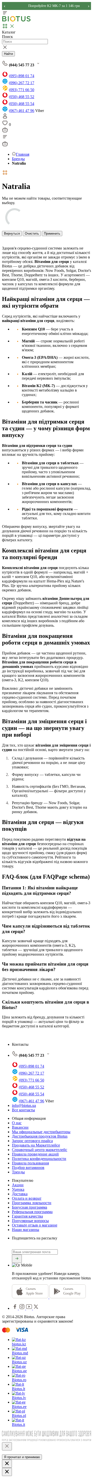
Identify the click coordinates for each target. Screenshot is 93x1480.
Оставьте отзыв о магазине (34, 1225)
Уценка (18, 1189)
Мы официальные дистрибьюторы (41, 1132)
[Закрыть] (7, 1446)
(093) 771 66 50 (21, 90)
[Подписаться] (17, 1259)
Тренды (18, 1172)
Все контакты (23, 1110)
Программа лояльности (31, 1203)
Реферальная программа (32, 1212)
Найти (8, 54)
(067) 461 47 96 (21, 110)
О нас (17, 1123)
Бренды (18, 159)
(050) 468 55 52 (21, 97)
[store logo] (16, 20)
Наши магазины (25, 1229)
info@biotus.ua (24, 1105)
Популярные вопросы (30, 1221)
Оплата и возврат (26, 1198)
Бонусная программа (29, 1207)
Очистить (32, 233)
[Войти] (5, 117)
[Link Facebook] (15, 1308)
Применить (52, 233)
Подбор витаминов (28, 1167)
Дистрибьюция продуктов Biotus (39, 1136)
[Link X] (36, 1308)
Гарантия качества (27, 1216)
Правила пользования (30, 1163)
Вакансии (20, 1127)
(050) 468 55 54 (21, 104)
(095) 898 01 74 (21, 76)
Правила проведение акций (35, 1154)
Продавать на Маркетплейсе (36, 1145)
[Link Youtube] (29, 1308)
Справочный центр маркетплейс (39, 1150)
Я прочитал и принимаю (22, 1457)
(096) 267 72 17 (21, 83)
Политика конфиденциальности (39, 1158)
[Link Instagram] (22, 1308)
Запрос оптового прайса (32, 1141)
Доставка (20, 1194)
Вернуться (12, 233)
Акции (18, 1185)
